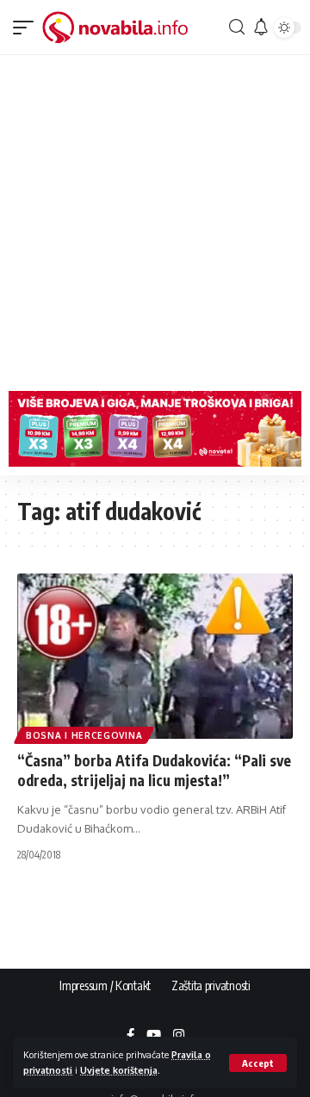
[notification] (258, 27)
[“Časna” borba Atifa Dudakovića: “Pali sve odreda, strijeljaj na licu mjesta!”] (155, 656)
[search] (235, 27)
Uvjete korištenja (119, 1069)
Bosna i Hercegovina (84, 735)
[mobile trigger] (27, 27)
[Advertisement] (155, 219)
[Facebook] (130, 1036)
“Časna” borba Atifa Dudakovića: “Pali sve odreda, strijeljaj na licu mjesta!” (154, 770)
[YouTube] (153, 1036)
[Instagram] (178, 1036)
